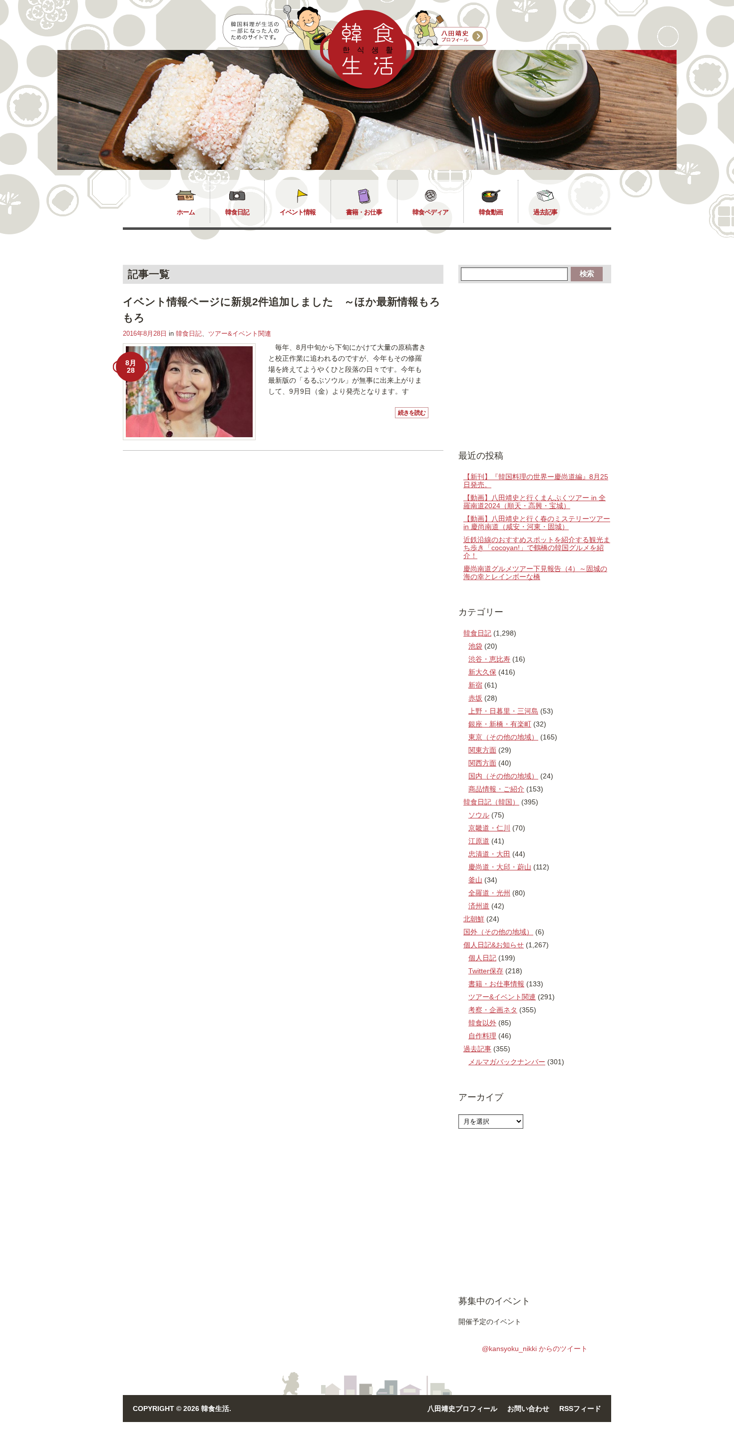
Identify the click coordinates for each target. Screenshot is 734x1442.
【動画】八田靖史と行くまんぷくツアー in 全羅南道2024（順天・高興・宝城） (534, 502)
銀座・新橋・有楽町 (499, 724)
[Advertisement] (535, 365)
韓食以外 (482, 1023)
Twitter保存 (485, 971)
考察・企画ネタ (492, 1010)
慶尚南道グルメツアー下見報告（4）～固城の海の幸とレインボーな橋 (535, 573)
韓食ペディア (430, 212)
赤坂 (475, 698)
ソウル (478, 815)
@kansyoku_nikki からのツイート (535, 1349)
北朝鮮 (473, 919)
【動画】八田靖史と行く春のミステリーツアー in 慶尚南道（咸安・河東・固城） (536, 523)
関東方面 (482, 750)
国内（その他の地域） (503, 776)
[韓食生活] (367, 86)
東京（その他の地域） (503, 737)
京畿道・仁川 (489, 828)
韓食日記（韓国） (491, 802)
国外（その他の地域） (498, 932)
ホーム (186, 212)
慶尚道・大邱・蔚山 (499, 867)
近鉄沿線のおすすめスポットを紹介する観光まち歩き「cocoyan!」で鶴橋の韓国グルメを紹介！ (536, 548)
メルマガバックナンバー (506, 1062)
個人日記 (482, 958)
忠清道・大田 (489, 854)
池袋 (475, 646)
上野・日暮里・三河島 (503, 711)
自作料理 (482, 1036)
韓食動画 (491, 212)
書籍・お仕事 (364, 212)
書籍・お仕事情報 (496, 984)
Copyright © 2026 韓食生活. (182, 1409)
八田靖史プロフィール (462, 1409)
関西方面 (482, 763)
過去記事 (545, 212)
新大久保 (482, 672)
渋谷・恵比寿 (489, 659)
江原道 (478, 841)
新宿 (475, 685)
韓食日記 (237, 212)
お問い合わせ (528, 1409)
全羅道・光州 (489, 893)
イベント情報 (298, 212)
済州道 (478, 906)
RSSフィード (580, 1409)
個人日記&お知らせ (493, 945)
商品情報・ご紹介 (496, 789)
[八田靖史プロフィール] (450, 28)
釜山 (475, 880)
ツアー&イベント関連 (239, 333)
